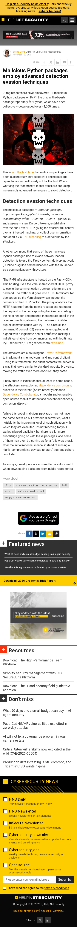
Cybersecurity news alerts (30, 835)
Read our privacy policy (25, 910)
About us (46, 910)
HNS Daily (17, 799)
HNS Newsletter (22, 811)
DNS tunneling (31, 237)
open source (49, 485)
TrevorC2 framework (58, 353)
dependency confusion (54, 385)
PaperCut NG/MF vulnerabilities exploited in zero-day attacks (37, 560)
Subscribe (65, 879)
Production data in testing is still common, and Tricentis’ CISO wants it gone (37, 764)
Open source (19, 865)
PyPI (64, 485)
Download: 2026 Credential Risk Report (30, 580)
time (31, 172)
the (19, 172)
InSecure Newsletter (26, 823)
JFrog (8, 485)
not (14, 172)
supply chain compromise (20, 497)
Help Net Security (54, 904)
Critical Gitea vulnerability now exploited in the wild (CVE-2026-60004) (37, 751)
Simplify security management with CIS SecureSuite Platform (32, 675)
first (24, 172)
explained (56, 343)
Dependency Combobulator (20, 394)
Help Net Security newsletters (27, 4)
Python (9, 491)
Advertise (58, 910)
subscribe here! (50, 11)
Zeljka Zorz (19, 51)
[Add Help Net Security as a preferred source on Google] (71, 62)
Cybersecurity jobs (24, 850)
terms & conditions (56, 888)
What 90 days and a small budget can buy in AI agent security (37, 554)
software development (31, 491)
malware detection (27, 485)
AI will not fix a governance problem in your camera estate (35, 567)
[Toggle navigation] (72, 20)
